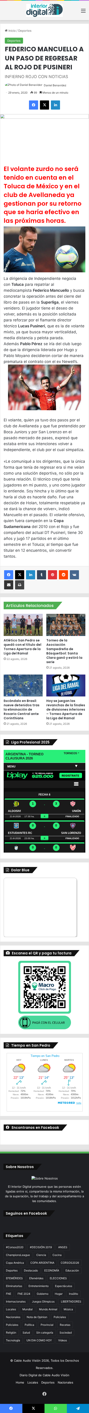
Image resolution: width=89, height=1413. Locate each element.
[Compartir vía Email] (8, 584)
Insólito (73, 1293)
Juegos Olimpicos (43, 1301)
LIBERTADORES (71, 1301)
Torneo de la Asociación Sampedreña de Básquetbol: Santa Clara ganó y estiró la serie (64, 651)
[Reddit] (63, 574)
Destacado (31, 1270)
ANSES (62, 1247)
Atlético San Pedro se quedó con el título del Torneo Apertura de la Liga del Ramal (22, 647)
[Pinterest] (52, 574)
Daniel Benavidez (55, 85)
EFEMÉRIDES (14, 1278)
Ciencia (41, 1255)
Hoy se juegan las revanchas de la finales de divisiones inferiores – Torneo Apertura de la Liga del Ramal (65, 709)
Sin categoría (44, 1332)
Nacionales (13, 1317)
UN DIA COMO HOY (39, 1340)
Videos (62, 1340)
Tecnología (13, 1340)
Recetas (65, 1324)
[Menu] (83, 12)
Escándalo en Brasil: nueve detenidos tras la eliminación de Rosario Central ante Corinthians (21, 709)
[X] (44, 105)
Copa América (15, 1262)
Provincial (47, 1324)
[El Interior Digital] (44, 10)
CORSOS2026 (70, 1262)
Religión (11, 1332)
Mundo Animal (48, 1309)
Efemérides (36, 1278)
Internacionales (16, 1301)
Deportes (24, 30)
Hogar (59, 1293)
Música (68, 1309)
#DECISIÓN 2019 (41, 1247)
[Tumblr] (41, 574)
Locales (11, 1309)
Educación (72, 1270)
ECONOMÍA (51, 1270)
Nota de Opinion (37, 1317)
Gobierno (42, 1293)
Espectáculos (63, 1286)
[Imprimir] (19, 584)
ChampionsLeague (18, 1255)
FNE (8, 1293)
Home (20, 1382)
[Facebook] (33, 105)
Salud (26, 1332)
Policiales (60, 1317)
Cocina (57, 1255)
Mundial (27, 1309)
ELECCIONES (58, 1278)
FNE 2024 (24, 1293)
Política (29, 1324)
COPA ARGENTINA (42, 1262)
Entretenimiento (39, 1286)
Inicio (12, 30)
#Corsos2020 (15, 1247)
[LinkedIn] (55, 105)
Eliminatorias (14, 1286)
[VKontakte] (74, 574)
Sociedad (66, 1332)
